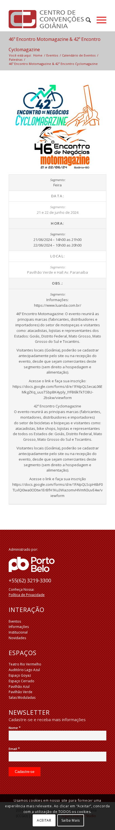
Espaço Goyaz (20, 675)
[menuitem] (85, 20)
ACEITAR (44, 820)
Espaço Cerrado (21, 681)
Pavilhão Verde (20, 692)
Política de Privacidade (27, 594)
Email (14, 749)
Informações (19, 626)
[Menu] (98, 20)
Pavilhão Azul (19, 686)
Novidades (17, 638)
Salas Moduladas (22, 697)
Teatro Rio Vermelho (25, 664)
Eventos (15, 621)
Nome (15, 728)
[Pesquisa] (85, 20)
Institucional (18, 632)
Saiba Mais (70, 820)
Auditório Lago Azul (24, 669)
